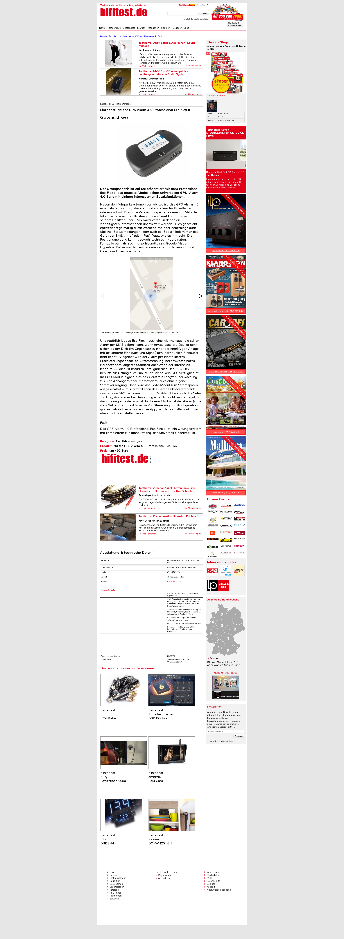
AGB (209, 878)
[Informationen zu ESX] (212, 520)
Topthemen (116, 895)
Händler (165, 27)
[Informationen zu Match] (226, 533)
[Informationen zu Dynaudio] (226, 513)
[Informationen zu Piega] (239, 540)
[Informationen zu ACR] (212, 506)
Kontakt (211, 886)
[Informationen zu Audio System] (226, 506)
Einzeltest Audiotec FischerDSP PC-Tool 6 (160, 714)
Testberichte (114, 27)
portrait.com (164, 878)
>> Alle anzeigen (192, 65)
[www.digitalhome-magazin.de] (212, 578)
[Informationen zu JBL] (212, 533)
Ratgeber (177, 27)
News (102, 27)
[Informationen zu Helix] (226, 526)
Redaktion (115, 881)
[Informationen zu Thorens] (239, 547)
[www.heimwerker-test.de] (239, 578)
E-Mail (220, 117)
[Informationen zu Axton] (239, 506)
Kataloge (114, 889)
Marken (141, 27)
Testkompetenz (118, 878)
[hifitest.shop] (224, 593)
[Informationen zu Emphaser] (239, 513)
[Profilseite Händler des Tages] (225, 698)
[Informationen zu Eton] (226, 520)
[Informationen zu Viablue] (212, 554)
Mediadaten (213, 875)
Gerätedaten (116, 883)
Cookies (211, 883)
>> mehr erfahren (216, 95)
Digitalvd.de (164, 875)
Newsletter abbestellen (221, 741)
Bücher (113, 875)
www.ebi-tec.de (174, 581)
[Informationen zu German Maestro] (239, 520)
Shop (186, 27)
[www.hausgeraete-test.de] (225, 578)
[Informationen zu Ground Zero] (212, 526)
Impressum (213, 872)
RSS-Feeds (115, 892)
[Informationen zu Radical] (212, 547)
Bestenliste (129, 27)
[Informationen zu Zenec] (239, 554)
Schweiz (215, 658)
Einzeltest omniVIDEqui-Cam (155, 777)
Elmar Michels (223, 114)
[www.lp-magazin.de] (212, 593)
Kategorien (153, 27)
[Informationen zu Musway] (212, 540)
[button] (201, 296)
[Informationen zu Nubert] (226, 540)
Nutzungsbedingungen (219, 889)
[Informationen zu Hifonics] (239, 526)
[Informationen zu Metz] (239, 533)
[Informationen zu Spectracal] (226, 547)
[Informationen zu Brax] (212, 513)
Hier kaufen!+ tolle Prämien (234, 24)
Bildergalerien (117, 886)
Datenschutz (213, 881)
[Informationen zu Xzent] (226, 554)
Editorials (114, 898)
